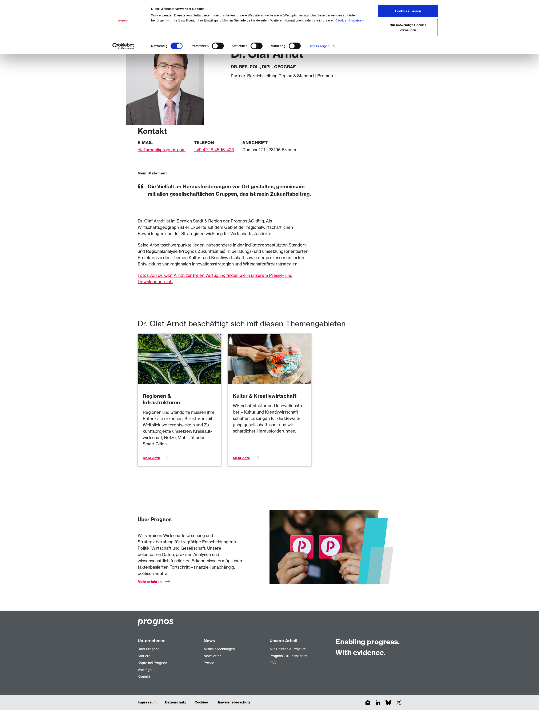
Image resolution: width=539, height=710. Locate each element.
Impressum (147, 702)
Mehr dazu (151, 458)
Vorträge (145, 670)
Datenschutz (175, 702)
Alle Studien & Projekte (288, 649)
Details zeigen (318, 46)
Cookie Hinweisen (349, 20)
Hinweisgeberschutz (233, 702)
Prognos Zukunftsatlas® (288, 656)
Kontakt (144, 677)
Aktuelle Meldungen (219, 649)
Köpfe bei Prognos (152, 663)
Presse (209, 663)
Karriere (144, 656)
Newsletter (212, 656)
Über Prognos (148, 649)
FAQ (273, 663)
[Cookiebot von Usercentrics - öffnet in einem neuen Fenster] (123, 46)
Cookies (201, 702)
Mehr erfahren (150, 582)
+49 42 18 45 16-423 (214, 149)
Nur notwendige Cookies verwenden (408, 27)
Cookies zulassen (408, 11)
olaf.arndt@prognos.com (161, 149)
